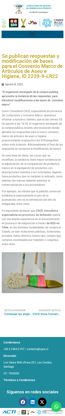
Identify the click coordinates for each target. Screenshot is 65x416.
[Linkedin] (32, 402)
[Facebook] (23, 402)
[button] (32, 33)
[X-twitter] (42, 402)
